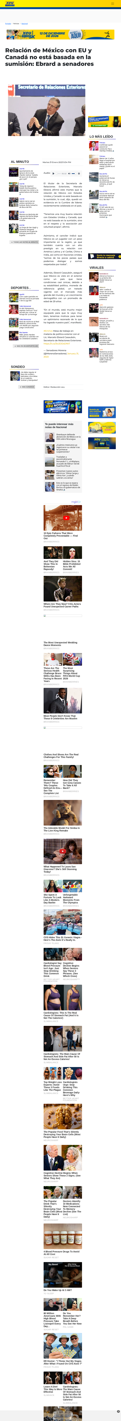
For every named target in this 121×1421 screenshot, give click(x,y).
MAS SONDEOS (28, 387)
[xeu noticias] (10, 3)
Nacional (25, 24)
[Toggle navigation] (112, 3)
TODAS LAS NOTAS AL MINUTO (25, 242)
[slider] (58, 173)
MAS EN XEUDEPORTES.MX (27, 346)
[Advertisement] (27, 264)
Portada (8, 24)
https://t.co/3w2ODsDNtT (57, 343)
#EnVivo (48, 331)
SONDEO (18, 367)
